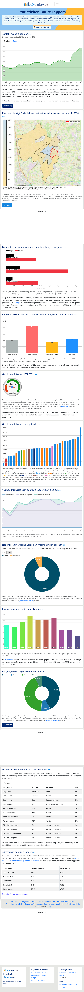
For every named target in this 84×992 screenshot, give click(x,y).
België (18, 303)
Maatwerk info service (68, 984)
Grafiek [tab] (7, 41)
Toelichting (7, 106)
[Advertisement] (42, 228)
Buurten (6, 205)
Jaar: (4, 553)
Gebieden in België (38, 973)
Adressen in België (38, 975)
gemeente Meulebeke (26, 601)
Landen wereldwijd (38, 980)
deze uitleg (65, 406)
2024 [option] (9, 553)
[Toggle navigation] (57, 4)
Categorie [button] (7, 783)
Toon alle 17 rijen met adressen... (15, 894)
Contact (62, 987)
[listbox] (9, 552)
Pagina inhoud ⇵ (43, 27)
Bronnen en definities (67, 973)
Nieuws (62, 975)
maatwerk (9, 660)
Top (49, 906)
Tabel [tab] (15, 41)
